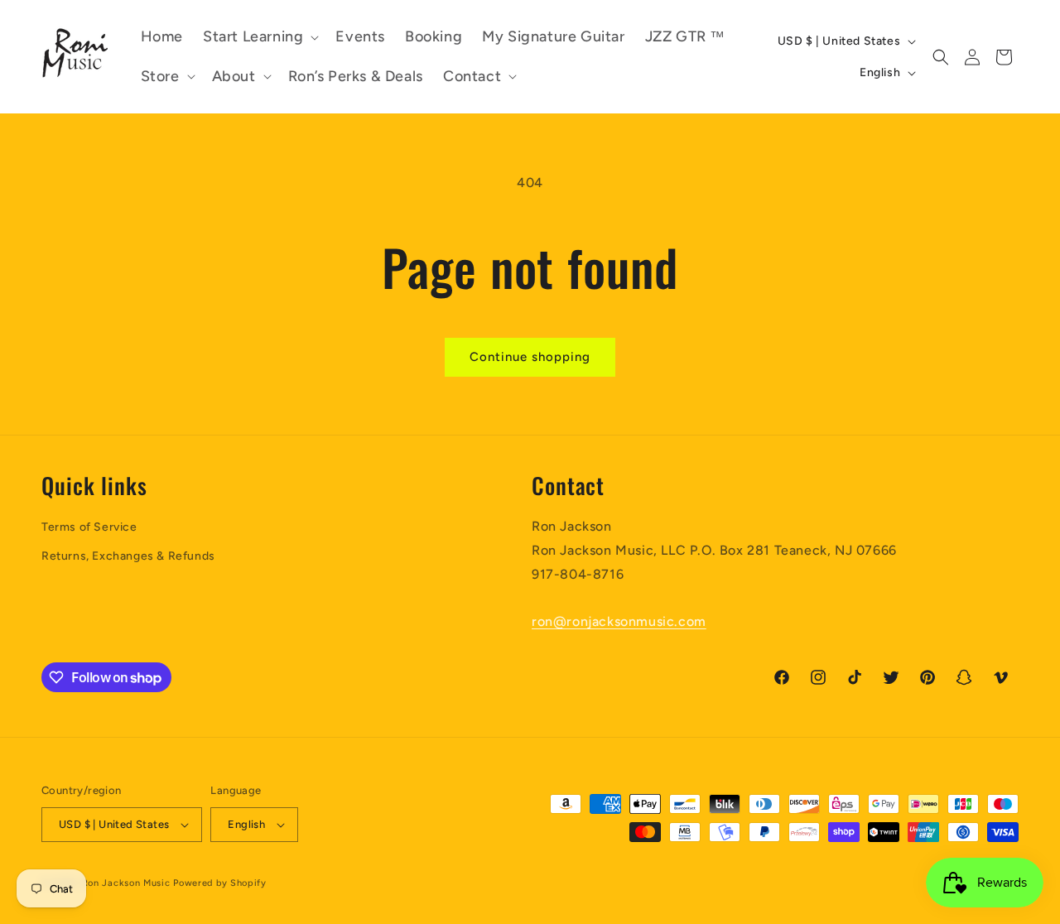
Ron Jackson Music (126, 883)
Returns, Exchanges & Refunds (128, 556)
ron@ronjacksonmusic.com (619, 621)
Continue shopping (530, 356)
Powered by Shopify (220, 883)
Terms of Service (89, 527)
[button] (259, 36)
